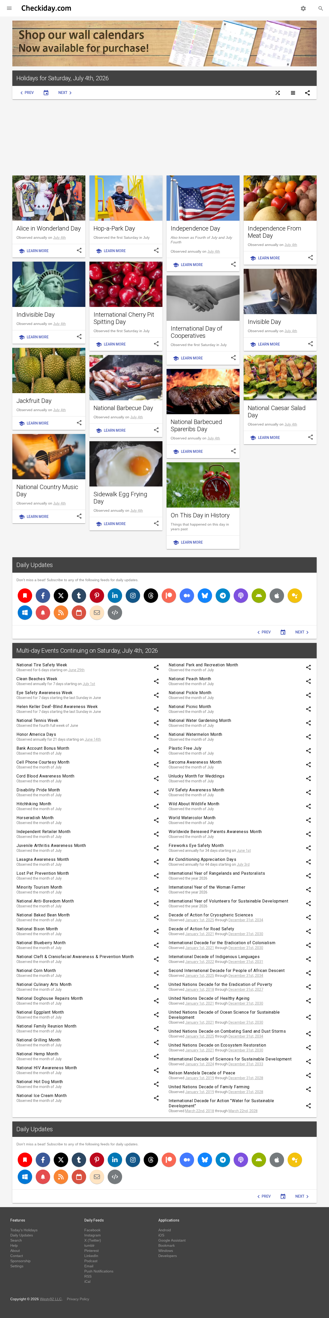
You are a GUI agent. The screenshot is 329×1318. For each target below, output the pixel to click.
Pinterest (91, 1251)
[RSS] (61, 612)
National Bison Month (37, 928)
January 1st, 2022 (199, 962)
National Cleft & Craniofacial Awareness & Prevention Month (75, 956)
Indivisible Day (35, 314)
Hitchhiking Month (33, 803)
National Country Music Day (47, 490)
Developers (167, 1256)
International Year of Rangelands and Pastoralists (217, 873)
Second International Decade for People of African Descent (227, 970)
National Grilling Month (38, 1040)
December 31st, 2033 (246, 1064)
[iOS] (277, 595)
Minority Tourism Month (39, 887)
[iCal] (79, 612)
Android (164, 1230)
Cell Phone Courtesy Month (43, 762)
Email (88, 1266)
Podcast (90, 1261)
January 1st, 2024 (199, 1064)
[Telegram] (223, 595)
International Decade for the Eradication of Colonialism (222, 942)
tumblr (89, 1245)
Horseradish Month (35, 817)
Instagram (92, 1235)
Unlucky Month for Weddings (197, 776)
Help (14, 1245)
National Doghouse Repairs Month (49, 998)
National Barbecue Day (123, 408)
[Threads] (151, 595)
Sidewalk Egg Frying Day (120, 498)
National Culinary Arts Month (44, 984)
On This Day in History (200, 515)
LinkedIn (91, 1256)
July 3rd (243, 864)
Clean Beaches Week (37, 678)
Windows (165, 1251)
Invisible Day (264, 321)
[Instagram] (133, 595)
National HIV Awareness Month (46, 1067)
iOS (161, 1235)
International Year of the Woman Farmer (207, 887)
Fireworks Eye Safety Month (196, 845)
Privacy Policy (78, 1299)
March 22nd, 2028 (243, 1111)
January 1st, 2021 (199, 934)
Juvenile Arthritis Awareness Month (51, 845)
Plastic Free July (185, 748)
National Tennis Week (37, 720)
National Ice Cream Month (41, 1095)
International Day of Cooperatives (196, 332)
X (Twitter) (92, 1240)
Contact (16, 1256)
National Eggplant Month (40, 1012)
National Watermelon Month (195, 734)
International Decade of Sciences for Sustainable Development (230, 1059)
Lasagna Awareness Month (42, 859)
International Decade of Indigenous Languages (214, 956)
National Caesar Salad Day (277, 411)
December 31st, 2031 (246, 962)
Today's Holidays (24, 1230)
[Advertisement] (164, 137)
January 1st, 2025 (199, 920)
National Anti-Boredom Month (45, 901)
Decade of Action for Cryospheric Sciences (211, 915)
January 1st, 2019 (199, 1078)
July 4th (59, 237)
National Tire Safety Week (41, 664)
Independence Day (195, 228)
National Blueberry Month (41, 942)
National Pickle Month (190, 692)
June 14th (93, 739)
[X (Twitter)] (61, 595)
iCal (87, 1281)
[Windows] (25, 612)
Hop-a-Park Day (114, 228)
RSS (88, 1276)
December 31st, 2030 (246, 934)
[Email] (97, 612)
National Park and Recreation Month (203, 664)
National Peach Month (190, 678)
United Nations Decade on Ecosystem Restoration (217, 1045)
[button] (9, 8)
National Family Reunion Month (46, 1026)
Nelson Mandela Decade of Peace (202, 1073)
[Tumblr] (79, 595)
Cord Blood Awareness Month (45, 776)
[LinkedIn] (115, 595)
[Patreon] (169, 595)
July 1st (89, 684)
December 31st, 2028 (246, 1078)
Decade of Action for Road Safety (201, 928)
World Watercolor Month (192, 817)
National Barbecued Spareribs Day (196, 425)
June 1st (244, 850)
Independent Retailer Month (43, 831)
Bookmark (166, 1245)
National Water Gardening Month (200, 720)
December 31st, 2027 (246, 989)
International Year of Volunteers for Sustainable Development (228, 901)
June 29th (76, 670)
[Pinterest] (97, 595)
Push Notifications (98, 1271)
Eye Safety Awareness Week (44, 692)
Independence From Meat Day (274, 232)
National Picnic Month (190, 706)
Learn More (34, 251)
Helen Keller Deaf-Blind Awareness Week (57, 706)
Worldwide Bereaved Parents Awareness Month (215, 831)
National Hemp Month (37, 1053)
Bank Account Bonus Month (42, 748)
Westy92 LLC (51, 1299)
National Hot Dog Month (39, 1081)
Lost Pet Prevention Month (42, 873)
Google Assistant (172, 1240)
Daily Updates (34, 565)
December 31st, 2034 (246, 920)
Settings (16, 1266)
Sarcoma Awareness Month (195, 762)
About (15, 1251)
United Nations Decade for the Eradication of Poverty (220, 984)
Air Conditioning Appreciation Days (202, 859)
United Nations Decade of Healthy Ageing (209, 998)
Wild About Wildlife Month (194, 803)
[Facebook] (43, 595)
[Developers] (115, 612)
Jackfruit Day (33, 400)
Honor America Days (36, 734)
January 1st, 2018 (199, 989)
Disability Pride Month (38, 790)
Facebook (92, 1230)
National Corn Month (36, 970)
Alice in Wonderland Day (48, 228)
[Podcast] (241, 595)
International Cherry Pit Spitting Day (124, 318)
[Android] (259, 595)
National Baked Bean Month (43, 915)
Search (16, 1240)
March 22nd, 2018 (199, 1111)
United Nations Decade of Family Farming (209, 1086)
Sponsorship (20, 1261)
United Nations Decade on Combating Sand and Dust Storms (227, 1031)
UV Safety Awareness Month (196, 790)
